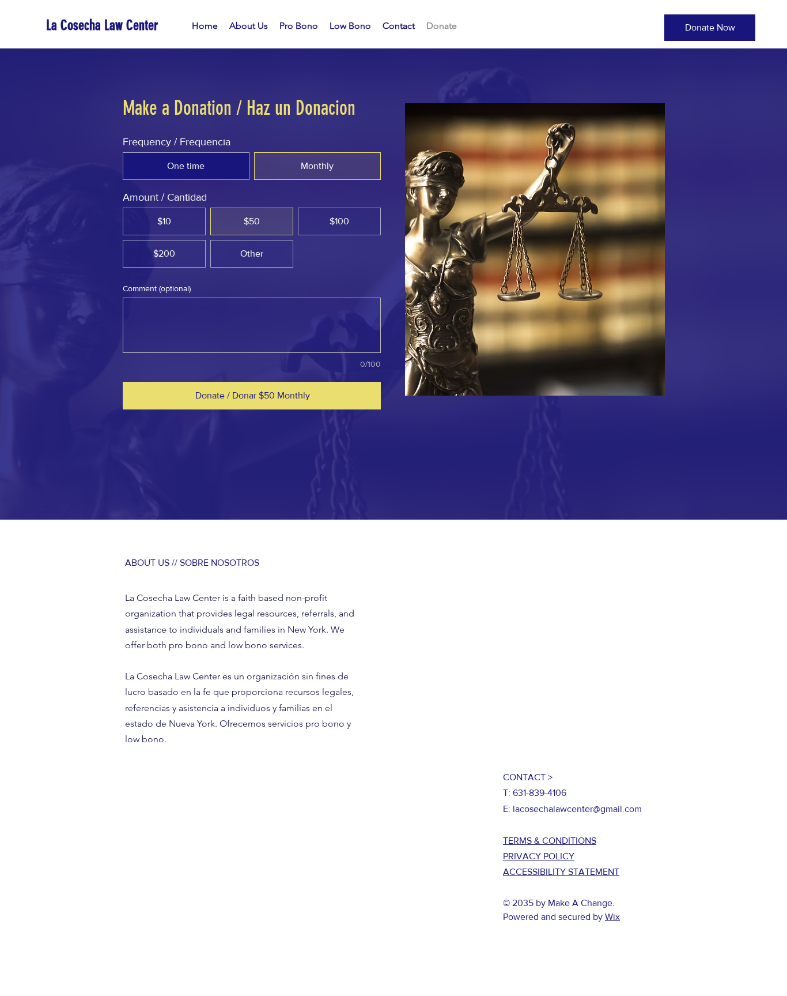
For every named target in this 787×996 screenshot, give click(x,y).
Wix (612, 917)
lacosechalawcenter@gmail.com (577, 809)
